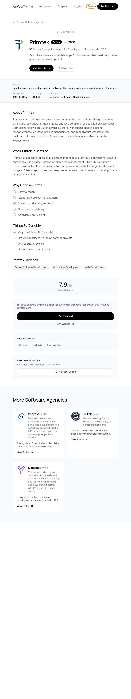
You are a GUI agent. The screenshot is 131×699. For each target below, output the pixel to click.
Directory (44, 6)
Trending (28, 6)
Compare (62, 6)
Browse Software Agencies (31, 22)
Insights (77, 6)
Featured (92, 6)
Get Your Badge (67, 371)
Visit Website (39, 68)
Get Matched (107, 6)
